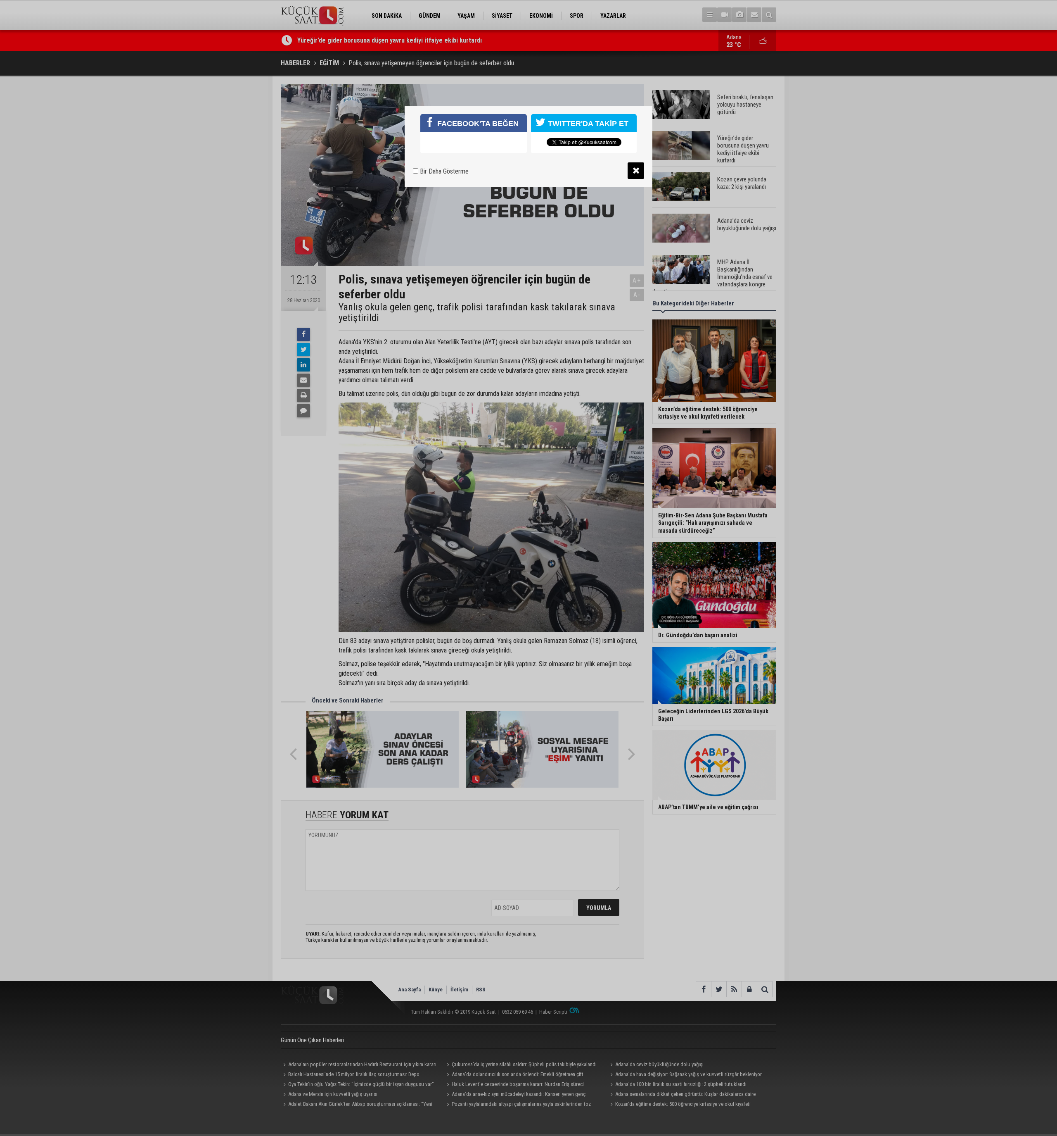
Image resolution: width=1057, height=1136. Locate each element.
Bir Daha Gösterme (443, 171)
